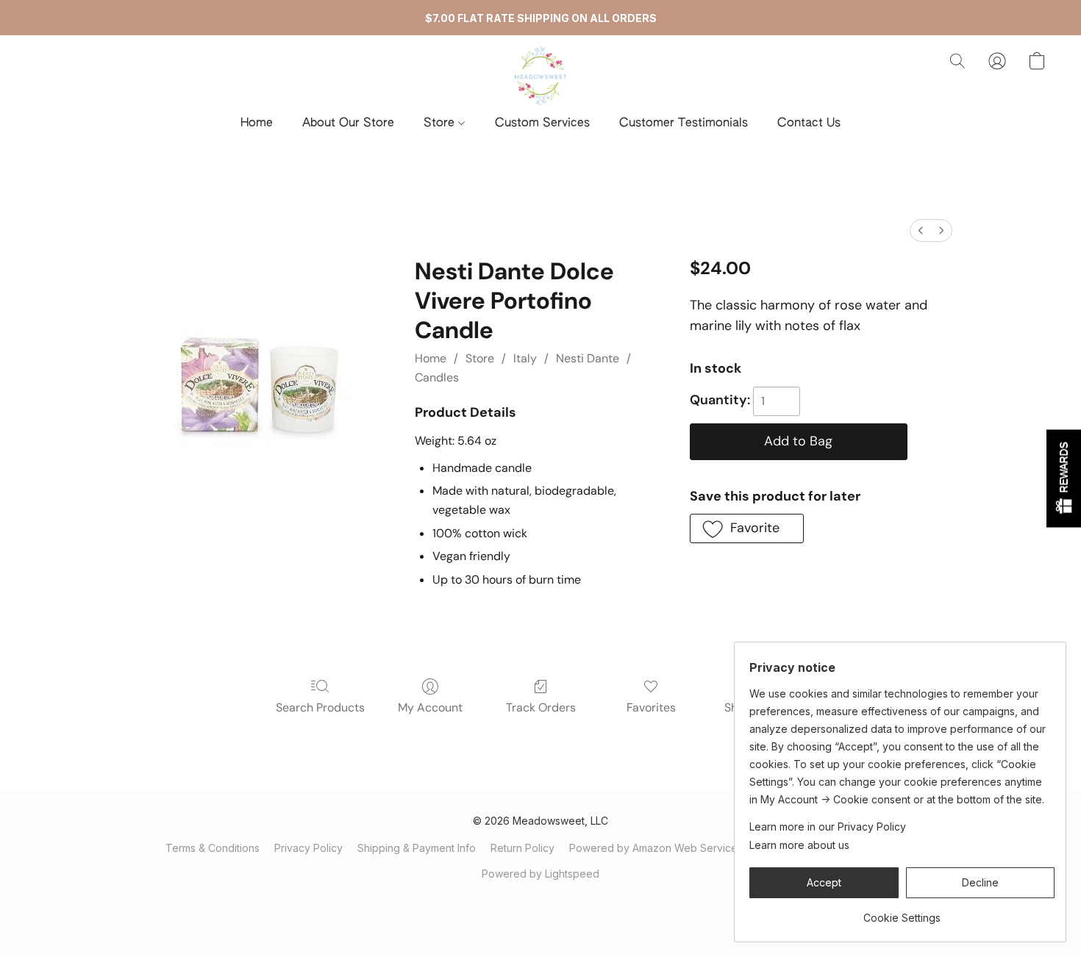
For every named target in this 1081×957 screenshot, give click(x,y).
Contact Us (809, 123)
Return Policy (522, 848)
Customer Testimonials (683, 123)
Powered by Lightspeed (540, 873)
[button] (541, 75)
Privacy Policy (308, 848)
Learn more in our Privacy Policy (827, 826)
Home (256, 123)
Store (441, 123)
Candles (437, 377)
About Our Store (348, 123)
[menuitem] (920, 230)
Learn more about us (799, 845)
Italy (525, 358)
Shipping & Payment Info (416, 848)
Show (1063, 479)
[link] (902, 912)
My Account (430, 707)
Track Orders (541, 707)
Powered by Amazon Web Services (656, 848)
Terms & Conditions (212, 848)
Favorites (651, 707)
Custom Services (542, 123)
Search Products (320, 707)
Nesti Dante (587, 358)
